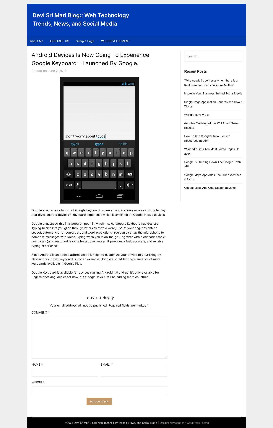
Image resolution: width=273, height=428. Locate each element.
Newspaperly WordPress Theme (189, 422)
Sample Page (85, 41)
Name (37, 364)
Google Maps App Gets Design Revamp (210, 187)
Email (106, 364)
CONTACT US (59, 41)
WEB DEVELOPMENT (115, 41)
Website (38, 382)
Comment (41, 312)
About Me (36, 41)
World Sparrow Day (196, 114)
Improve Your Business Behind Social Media (213, 93)
